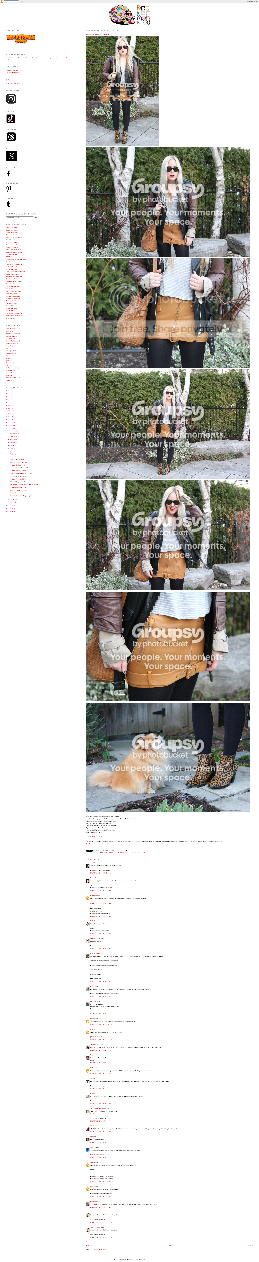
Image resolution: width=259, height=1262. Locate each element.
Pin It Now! (89, 844)
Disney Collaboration (12, 235)
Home (169, 1245)
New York (9, 338)
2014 (10, 422)
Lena (91, 878)
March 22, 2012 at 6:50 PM (100, 1121)
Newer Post (89, 1245)
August (12, 442)
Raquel (92, 1055)
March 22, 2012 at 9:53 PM (100, 1157)
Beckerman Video (11, 343)
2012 (10, 428)
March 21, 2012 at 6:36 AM (100, 948)
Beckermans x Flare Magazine (14, 252)
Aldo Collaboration (11, 311)
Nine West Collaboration (13, 298)
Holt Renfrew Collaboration (14, 316)
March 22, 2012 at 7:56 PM (100, 1132)
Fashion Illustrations (12, 377)
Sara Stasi (93, 1019)
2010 (10, 509)
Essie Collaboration (11, 308)
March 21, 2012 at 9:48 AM (100, 1014)
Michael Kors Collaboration (14, 281)
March (12, 457)
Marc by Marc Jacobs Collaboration (16, 259)
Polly (91, 1029)
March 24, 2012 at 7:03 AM (100, 1207)
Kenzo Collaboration (12, 242)
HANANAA (93, 921)
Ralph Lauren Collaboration (14, 291)
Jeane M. (92, 1147)
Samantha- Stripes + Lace (17, 459)
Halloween (9, 363)
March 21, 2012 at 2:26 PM (100, 1050)
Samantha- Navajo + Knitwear (18, 490)
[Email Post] (125, 850)
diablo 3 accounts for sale (97, 1154)
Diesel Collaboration (12, 240)
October (12, 437)
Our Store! (13, 493)
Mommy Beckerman (12, 341)
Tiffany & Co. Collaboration (14, 237)
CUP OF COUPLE (95, 938)
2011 (10, 506)
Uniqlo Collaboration (12, 294)
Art (7, 360)
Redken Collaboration (12, 274)
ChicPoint (93, 1126)
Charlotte (93, 1186)
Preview (8, 355)
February (12, 499)
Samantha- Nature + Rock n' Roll (19, 468)
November (13, 434)
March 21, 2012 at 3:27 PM (100, 1063)
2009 (10, 511)
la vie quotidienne (95, 953)
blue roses (93, 986)
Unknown (93, 1162)
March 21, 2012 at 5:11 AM (100, 933)
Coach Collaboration (12, 232)
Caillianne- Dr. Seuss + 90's (17, 465)
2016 (10, 417)
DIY (7, 348)
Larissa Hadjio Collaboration (14, 313)
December (13, 431)
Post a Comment (90, 1242)
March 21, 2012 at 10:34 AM (101, 1039)
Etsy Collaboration (11, 262)
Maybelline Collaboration (13, 284)
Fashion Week (10, 336)
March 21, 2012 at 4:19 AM (100, 903)
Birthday (8, 358)
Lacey (92, 1093)
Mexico (8, 380)
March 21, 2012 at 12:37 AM (101, 873)
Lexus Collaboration (12, 247)
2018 (10, 411)
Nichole (92, 1068)
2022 (10, 402)
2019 (10, 408)
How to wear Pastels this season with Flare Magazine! (25, 485)
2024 (10, 396)
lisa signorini (94, 1001)
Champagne (93, 1201)
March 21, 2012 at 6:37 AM (100, 981)
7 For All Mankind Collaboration (15, 272)
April (11, 454)
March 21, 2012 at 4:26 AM (100, 916)
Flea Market (9, 353)
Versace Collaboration (12, 245)
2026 (10, 391)
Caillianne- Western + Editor (18, 479)
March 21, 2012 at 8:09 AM (100, 996)
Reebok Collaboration (12, 267)
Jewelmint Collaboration (13, 301)
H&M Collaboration (12, 228)
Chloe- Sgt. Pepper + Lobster (18, 482)
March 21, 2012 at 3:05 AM (100, 890)
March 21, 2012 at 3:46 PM (100, 1073)
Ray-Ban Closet (140, 852)
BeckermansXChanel (12, 230)
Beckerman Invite (11, 368)
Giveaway (9, 375)
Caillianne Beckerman (125, 852)
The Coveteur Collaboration (14, 279)
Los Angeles (9, 351)
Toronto (8, 331)
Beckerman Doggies (107, 852)
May (11, 451)
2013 (10, 425)
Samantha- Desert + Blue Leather (19, 462)
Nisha (92, 1136)
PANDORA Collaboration (13, 250)
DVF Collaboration (11, 289)
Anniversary (9, 370)
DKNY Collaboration (12, 257)
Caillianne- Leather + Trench (97, 34)
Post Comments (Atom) (100, 1249)
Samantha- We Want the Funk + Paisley (21, 473)
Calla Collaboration (11, 303)
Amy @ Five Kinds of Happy (98, 1108)
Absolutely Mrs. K (95, 1044)
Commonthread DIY (12, 254)
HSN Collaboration (11, 269)
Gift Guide (9, 373)
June (11, 448)
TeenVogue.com (10, 318)
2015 (10, 420)
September (13, 439)
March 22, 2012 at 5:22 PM (100, 1104)
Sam (91, 1078)
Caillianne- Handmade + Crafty (18, 487)
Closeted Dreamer (95, 1212)
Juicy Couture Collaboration (14, 276)
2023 (10, 399)
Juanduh (92, 863)
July (11, 445)
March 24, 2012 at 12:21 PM (101, 1222)
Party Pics (9, 346)
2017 (10, 414)
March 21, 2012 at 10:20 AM (101, 1024)
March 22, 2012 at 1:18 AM (100, 1089)
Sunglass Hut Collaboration (14, 264)
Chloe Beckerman (11, 329)
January (12, 502)
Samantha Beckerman (12, 70)
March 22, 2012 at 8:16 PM (100, 1142)
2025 (10, 393)
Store (7, 365)
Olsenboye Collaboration (13, 286)
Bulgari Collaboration (12, 306)
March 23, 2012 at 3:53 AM (100, 1181)
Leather (94, 837)
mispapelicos (94, 895)
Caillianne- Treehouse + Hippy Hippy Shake (22, 496)
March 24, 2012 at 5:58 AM (100, 1196)
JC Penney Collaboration (13, 296)
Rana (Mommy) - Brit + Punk (18, 476)
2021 (10, 405)
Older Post (250, 1245)
